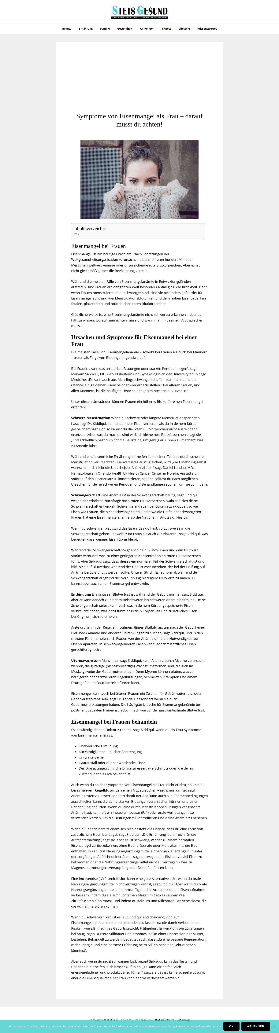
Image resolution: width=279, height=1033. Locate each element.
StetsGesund (139, 11)
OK (231, 1026)
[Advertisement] (139, 83)
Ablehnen (255, 1026)
